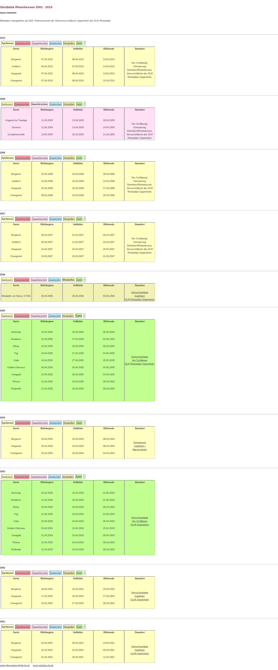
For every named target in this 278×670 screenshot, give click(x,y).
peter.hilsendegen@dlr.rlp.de (15, 665)
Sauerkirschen (40, 43)
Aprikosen (7, 104)
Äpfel (79, 43)
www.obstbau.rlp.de (43, 665)
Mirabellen (69, 43)
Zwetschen (55, 43)
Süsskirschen (23, 43)
